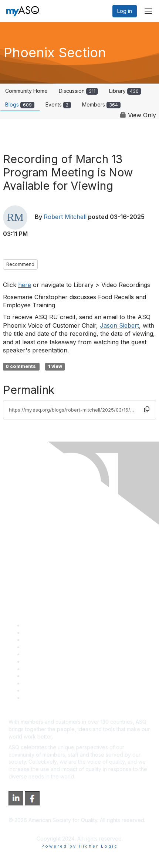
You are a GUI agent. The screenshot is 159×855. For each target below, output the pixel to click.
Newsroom (36, 698)
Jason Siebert (119, 325)
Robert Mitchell (65, 217)
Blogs (18, 104)
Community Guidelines (50, 654)
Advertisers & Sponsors (52, 683)
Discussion (77, 91)
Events (56, 104)
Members (100, 104)
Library (124, 91)
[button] (146, 409)
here (24, 284)
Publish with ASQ (43, 647)
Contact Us (36, 669)
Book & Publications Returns (57, 661)
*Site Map (35, 690)
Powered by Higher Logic (79, 846)
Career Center (40, 639)
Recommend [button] (20, 264)
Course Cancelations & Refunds (62, 676)
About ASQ (36, 625)
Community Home (26, 91)
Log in (124, 11)
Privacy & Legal (42, 632)
